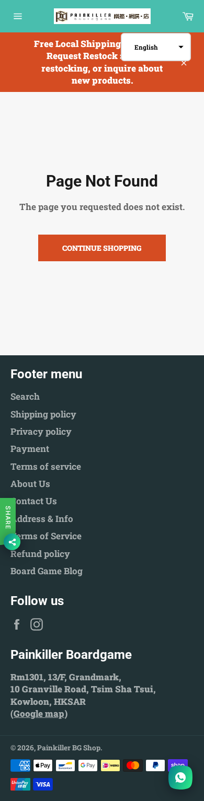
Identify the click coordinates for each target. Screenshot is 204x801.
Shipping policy (43, 414)
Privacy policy (41, 431)
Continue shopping (102, 248)
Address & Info (41, 519)
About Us (30, 484)
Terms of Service (46, 536)
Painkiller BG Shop (68, 747)
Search (25, 396)
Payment (29, 449)
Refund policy (40, 554)
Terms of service (45, 466)
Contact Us (33, 501)
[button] (155, 47)
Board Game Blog (46, 571)
